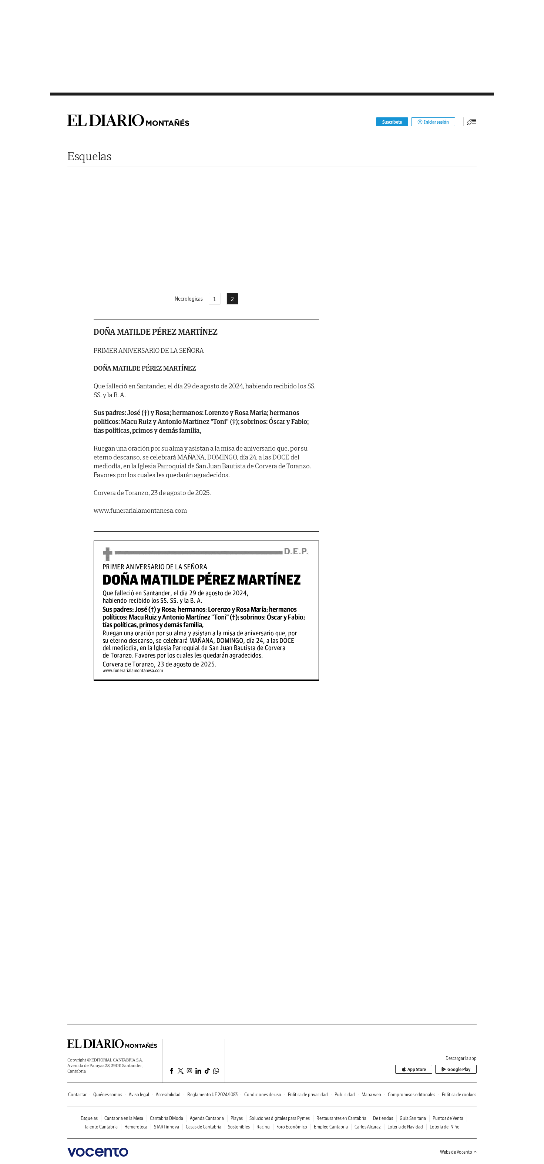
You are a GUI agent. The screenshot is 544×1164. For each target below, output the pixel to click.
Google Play (458, 1069)
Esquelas (89, 156)
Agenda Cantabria (207, 1118)
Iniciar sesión (436, 122)
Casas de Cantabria (203, 1127)
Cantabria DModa (166, 1118)
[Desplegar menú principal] (472, 121)
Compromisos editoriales (411, 1094)
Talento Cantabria (101, 1127)
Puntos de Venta (448, 1118)
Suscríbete (392, 122)
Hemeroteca (135, 1127)
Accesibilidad (168, 1094)
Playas (237, 1118)
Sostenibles (239, 1127)
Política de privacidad (308, 1094)
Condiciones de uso (262, 1094)
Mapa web (371, 1094)
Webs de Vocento (456, 1152)
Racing (263, 1127)
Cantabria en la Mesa (123, 1118)
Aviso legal (139, 1094)
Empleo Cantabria (331, 1127)
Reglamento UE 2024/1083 (212, 1094)
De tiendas (383, 1118)
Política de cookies (459, 1094)
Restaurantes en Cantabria (341, 1118)
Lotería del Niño (445, 1127)
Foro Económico (291, 1127)
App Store (416, 1069)
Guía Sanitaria (413, 1118)
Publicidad (345, 1094)
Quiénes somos (107, 1094)
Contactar (77, 1094)
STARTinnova (166, 1127)
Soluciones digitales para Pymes (279, 1118)
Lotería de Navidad (405, 1127)
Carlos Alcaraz (368, 1127)
